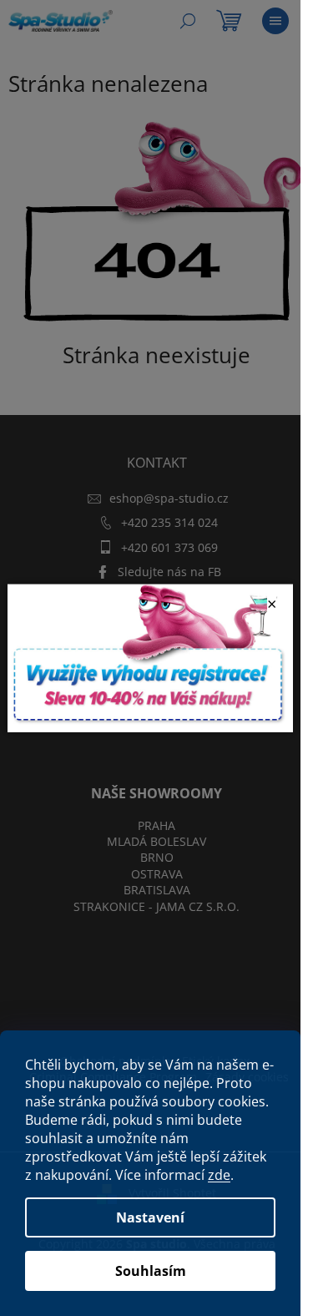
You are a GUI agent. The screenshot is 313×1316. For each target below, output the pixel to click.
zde (219, 1175)
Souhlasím (150, 1271)
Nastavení (150, 1217)
